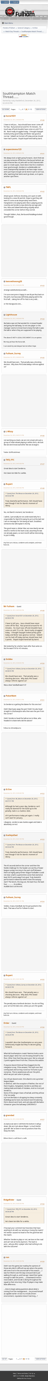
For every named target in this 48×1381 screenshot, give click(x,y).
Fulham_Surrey (13, 353)
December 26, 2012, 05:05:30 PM (14, 1203)
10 (31, 109)
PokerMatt (11, 695)
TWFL (8, 187)
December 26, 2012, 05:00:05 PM (14, 663)
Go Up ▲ (32, 1373)
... (21, 109)
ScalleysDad (11, 835)
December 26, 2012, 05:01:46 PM (14, 979)
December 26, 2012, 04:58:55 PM (14, 357)
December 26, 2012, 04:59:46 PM (14, 488)
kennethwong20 (14, 281)
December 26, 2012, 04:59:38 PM (14, 463)
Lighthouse (11, 314)
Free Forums (27, 1378)
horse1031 (11, 116)
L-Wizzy (9, 431)
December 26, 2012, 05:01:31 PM (14, 901)
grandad (10, 1115)
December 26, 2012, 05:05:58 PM (14, 1261)
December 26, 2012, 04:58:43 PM (14, 318)
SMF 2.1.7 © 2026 (18, 1376)
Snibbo (9, 659)
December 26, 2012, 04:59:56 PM (14, 610)
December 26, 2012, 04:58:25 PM (14, 153)
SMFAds (19, 1378)
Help (14, 1373)
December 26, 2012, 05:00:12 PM (14, 700)
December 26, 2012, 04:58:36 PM (14, 285)
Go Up (4, 1359)
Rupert (9, 484)
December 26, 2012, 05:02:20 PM (14, 1027)
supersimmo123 (13, 149)
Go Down (5, 109)
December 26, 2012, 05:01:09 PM (14, 839)
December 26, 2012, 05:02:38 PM (14, 1119)
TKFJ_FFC (10, 459)
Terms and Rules (22, 1373)
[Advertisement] (24, 64)
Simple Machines (30, 1376)
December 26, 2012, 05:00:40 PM (14, 793)
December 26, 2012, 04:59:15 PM (14, 435)
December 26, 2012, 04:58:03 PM (14, 120)
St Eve (9, 789)
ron (7, 1257)
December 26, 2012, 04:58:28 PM (14, 191)
